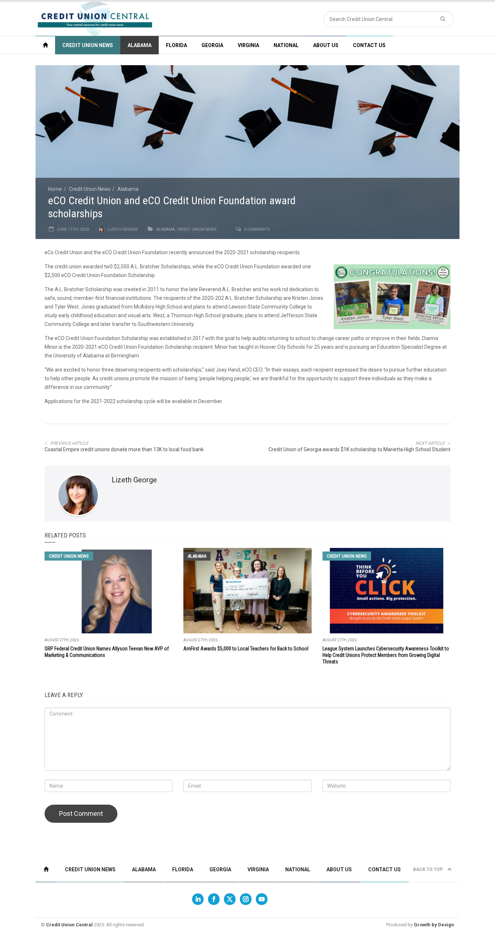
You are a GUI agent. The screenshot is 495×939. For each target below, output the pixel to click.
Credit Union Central (69, 924)
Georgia (212, 45)
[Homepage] (45, 45)
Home (55, 189)
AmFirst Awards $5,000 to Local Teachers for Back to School (245, 648)
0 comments (257, 229)
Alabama (139, 45)
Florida (176, 45)
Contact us (369, 45)
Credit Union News (87, 45)
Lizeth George (123, 229)
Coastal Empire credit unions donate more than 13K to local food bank (124, 449)
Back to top (428, 869)
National (286, 45)
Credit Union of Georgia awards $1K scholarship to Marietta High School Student (359, 449)
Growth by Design (434, 924)
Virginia (248, 45)
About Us (325, 45)
